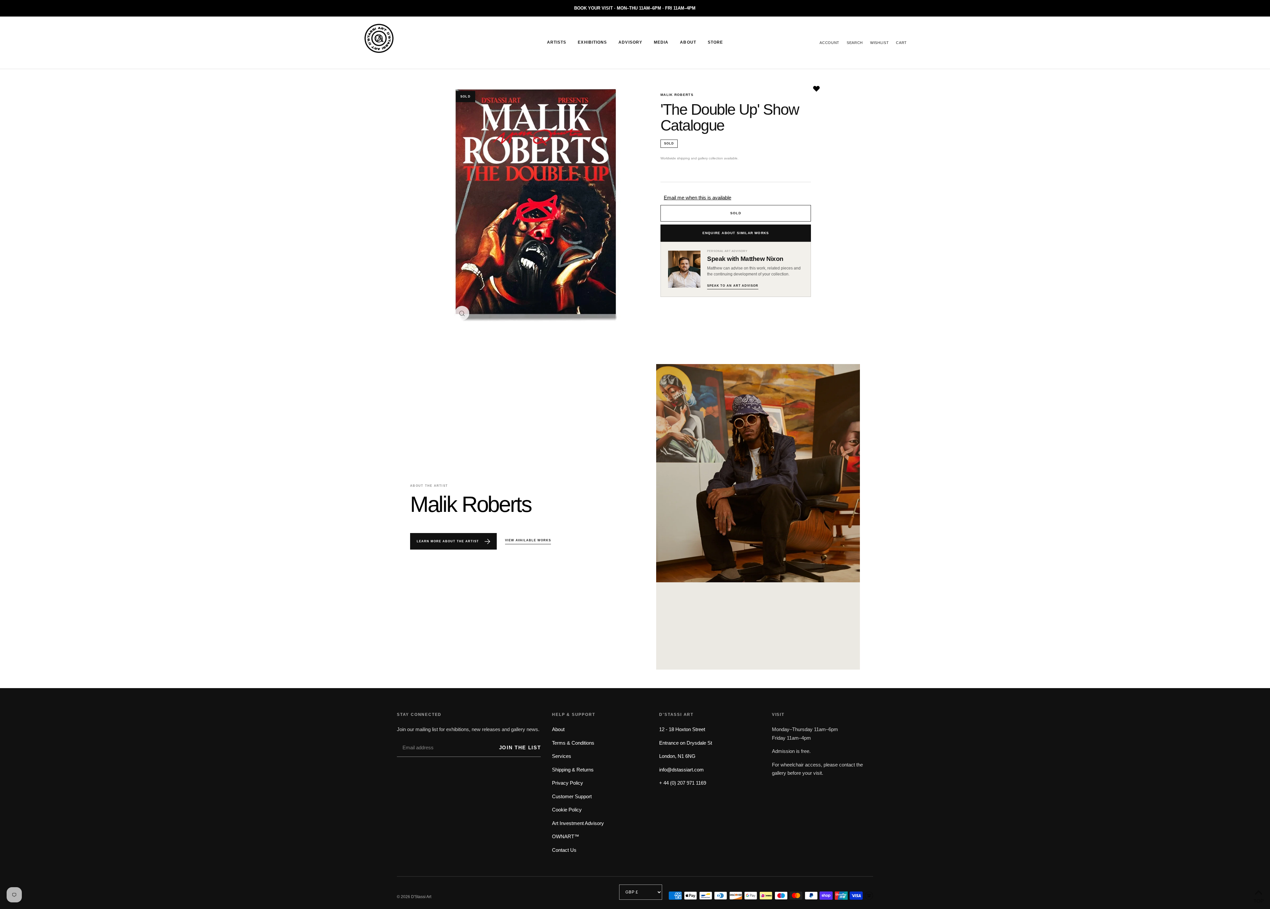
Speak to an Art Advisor (732, 285)
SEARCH (855, 43)
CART (901, 43)
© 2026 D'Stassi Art (414, 896)
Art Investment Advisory (578, 823)
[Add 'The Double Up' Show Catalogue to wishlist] (816, 89)
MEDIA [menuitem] (661, 42)
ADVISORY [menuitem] (630, 42)
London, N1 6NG (677, 756)
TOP (1258, 900)
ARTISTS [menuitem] (557, 42)
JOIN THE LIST (520, 747)
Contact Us (564, 850)
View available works (528, 540)
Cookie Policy (567, 809)
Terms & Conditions (573, 743)
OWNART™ (565, 836)
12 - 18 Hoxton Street (682, 729)
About (558, 729)
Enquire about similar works (735, 233)
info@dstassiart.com (681, 769)
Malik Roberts (677, 95)
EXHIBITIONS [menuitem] (592, 42)
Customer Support (572, 796)
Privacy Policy (567, 783)
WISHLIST (879, 43)
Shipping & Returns (573, 769)
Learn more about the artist (448, 541)
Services (561, 756)
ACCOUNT (829, 43)
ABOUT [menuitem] (688, 42)
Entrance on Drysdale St (685, 743)
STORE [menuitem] (715, 42)
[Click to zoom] (462, 313)
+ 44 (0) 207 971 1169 (682, 783)
